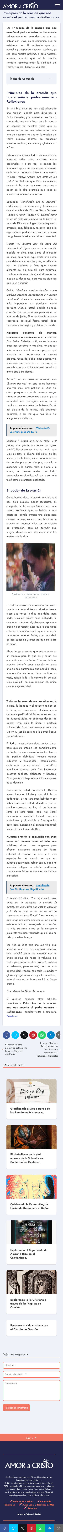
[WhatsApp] (42, 1035)
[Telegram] (51, 1035)
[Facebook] (6, 1035)
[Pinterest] (33, 1035)
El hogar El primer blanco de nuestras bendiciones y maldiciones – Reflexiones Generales (47, 1049)
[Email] (58, 1528)
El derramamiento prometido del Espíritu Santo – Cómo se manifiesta (16, 1049)
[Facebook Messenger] (15, 1035)
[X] (24, 1035)
